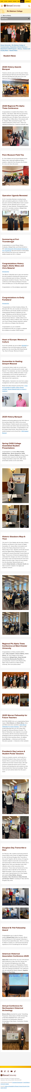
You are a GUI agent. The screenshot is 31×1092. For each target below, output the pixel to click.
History (20, 48)
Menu (2, 6)
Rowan (27, 1)
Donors (15, 1)
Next (27, 485)
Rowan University (14, 5)
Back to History (7, 15)
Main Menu (4, 18)
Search (29, 6)
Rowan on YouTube (11, 1071)
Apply (22, 1)
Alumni (5, 1)
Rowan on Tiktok (15, 1071)
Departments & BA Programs (9, 48)
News (2, 1)
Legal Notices (26, 1082)
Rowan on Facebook (5, 1071)
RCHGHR (24, 345)
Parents (10, 1)
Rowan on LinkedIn (2, 1071)
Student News (13, 50)
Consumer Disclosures (17, 1082)
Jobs (18, 1)
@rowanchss (5, 271)
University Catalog (5, 1084)
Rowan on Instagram (8, 1071)
